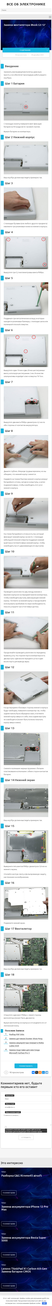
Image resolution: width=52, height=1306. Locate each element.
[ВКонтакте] (33, 1072)
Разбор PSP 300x (16, 1034)
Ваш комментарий (13, 1112)
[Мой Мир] (43, 1072)
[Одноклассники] (40, 1072)
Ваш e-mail (10, 1104)
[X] (36, 1072)
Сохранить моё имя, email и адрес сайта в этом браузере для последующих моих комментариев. (24, 1130)
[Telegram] (46, 1072)
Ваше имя (9, 1095)
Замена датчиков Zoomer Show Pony (25, 1039)
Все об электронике (26, 4)
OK (44, 1303)
